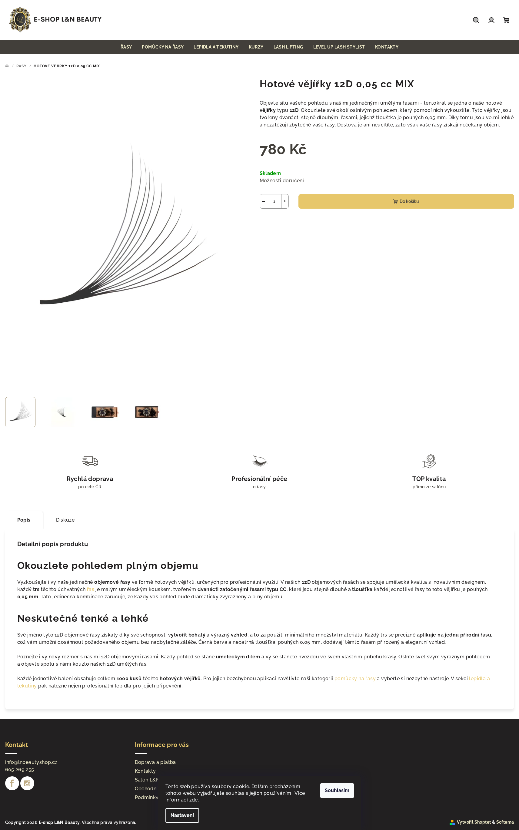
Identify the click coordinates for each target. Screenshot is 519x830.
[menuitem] (126, 47)
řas (91, 589)
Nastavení (182, 815)
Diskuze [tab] (65, 520)
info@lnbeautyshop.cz (31, 762)
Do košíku (409, 201)
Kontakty (145, 771)
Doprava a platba (155, 762)
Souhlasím (337, 790)
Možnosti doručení (282, 180)
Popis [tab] (24, 520)
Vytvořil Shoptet (474, 822)
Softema (505, 822)
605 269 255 (19, 769)
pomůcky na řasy (355, 678)
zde (193, 800)
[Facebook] (12, 783)
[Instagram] (27, 783)
